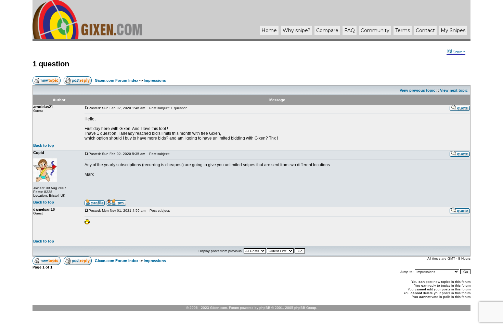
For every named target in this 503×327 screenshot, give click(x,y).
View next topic (454, 90)
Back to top (43, 145)
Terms (402, 30)
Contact (425, 30)
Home (269, 30)
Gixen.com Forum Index (116, 80)
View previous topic (417, 90)
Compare (327, 30)
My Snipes (453, 30)
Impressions (155, 80)
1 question (51, 64)
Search (459, 52)
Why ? (296, 30)
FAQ (349, 30)
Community (375, 30)
